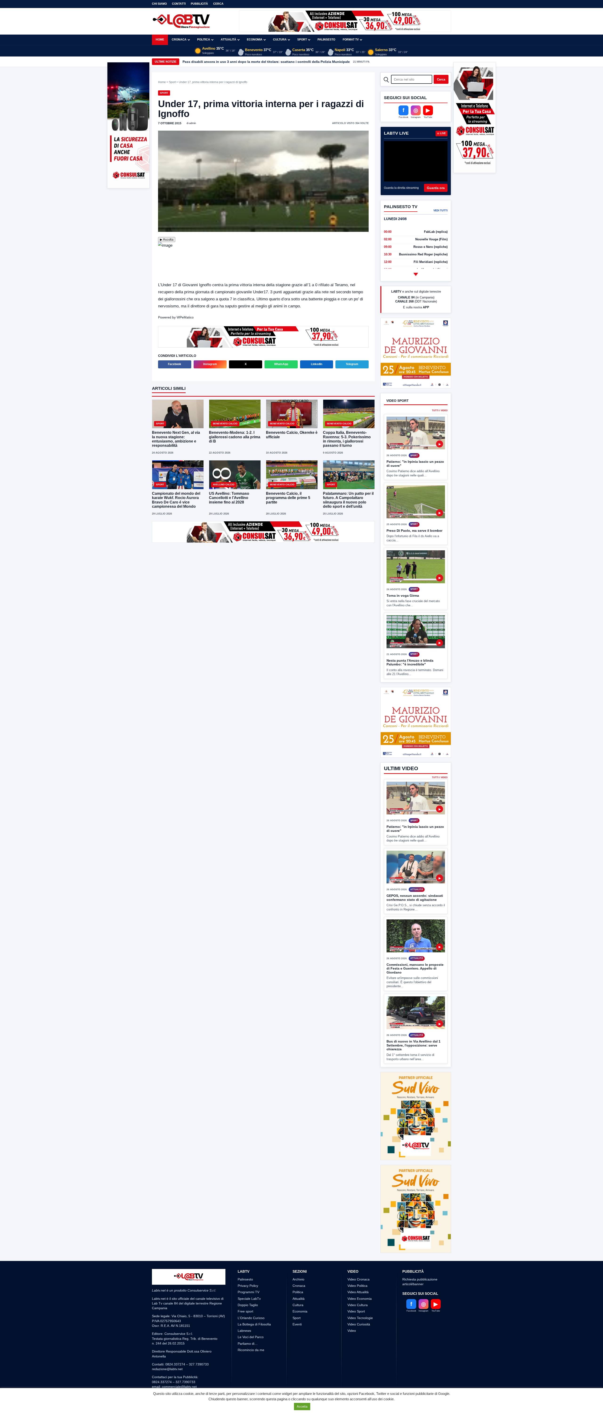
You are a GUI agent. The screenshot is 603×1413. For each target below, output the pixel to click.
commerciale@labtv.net (179, 1369)
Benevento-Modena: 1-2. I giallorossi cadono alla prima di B (234, 437)
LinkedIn (316, 364)
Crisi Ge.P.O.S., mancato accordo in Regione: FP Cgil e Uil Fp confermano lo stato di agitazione (259, 62)
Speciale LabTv (249, 1281)
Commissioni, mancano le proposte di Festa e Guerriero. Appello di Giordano (415, 986)
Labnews (244, 1313)
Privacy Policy (248, 1268)
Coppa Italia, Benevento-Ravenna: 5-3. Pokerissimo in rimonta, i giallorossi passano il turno (347, 439)
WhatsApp (281, 364)
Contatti (179, 3)
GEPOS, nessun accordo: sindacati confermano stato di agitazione (415, 915)
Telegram (352, 364)
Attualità (228, 39)
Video (351, 1313)
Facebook (174, 364)
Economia (254, 39)
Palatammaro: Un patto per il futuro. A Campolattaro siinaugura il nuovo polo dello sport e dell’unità (348, 499)
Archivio (298, 1262)
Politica (203, 39)
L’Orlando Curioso (251, 1300)
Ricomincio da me (251, 1332)
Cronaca (179, 39)
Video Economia (359, 1281)
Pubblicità (199, 3)
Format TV (351, 39)
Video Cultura (357, 1287)
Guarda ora (436, 188)
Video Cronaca (358, 1262)
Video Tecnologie (360, 1300)
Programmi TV (248, 1274)
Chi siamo (159, 3)
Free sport (245, 1294)
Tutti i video (440, 428)
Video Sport (356, 1294)
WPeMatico (185, 317)
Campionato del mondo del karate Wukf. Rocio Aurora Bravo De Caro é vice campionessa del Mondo (176, 499)
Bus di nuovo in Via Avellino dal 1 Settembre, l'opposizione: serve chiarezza (413, 1063)
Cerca (218, 3)
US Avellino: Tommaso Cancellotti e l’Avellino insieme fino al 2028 (229, 497)
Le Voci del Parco (251, 1319)
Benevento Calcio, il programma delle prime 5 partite (288, 497)
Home (160, 39)
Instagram (210, 364)
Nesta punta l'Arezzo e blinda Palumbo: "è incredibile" (410, 680)
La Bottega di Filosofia (254, 1306)
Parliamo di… (248, 1326)
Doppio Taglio (248, 1287)
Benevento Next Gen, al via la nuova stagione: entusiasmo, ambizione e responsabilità (176, 439)
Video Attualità (358, 1274)
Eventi (297, 1306)
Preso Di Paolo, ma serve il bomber (414, 548)
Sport (302, 39)
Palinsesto (326, 39)
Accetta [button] (302, 1406)
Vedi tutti (440, 210)
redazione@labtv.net (167, 1351)
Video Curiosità (358, 1306)
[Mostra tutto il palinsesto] (416, 274)
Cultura (280, 39)
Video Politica (357, 1268)
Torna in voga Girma (403, 613)
